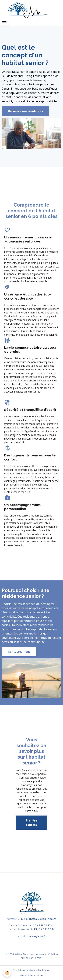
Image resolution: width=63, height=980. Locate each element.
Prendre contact (31, 823)
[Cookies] (7, 973)
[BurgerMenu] (4, 23)
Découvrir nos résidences (25, 111)
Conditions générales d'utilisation (31, 970)
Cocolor (37, 958)
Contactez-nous (19, 652)
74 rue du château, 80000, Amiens (37, 918)
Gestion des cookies (31, 975)
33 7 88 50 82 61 (44, 925)
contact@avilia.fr (36, 936)
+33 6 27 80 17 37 (44, 929)
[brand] (27, 10)
